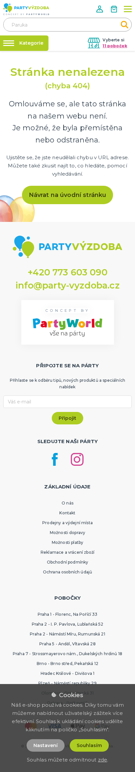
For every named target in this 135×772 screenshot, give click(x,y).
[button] (100, 9)
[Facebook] (55, 459)
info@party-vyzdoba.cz (67, 285)
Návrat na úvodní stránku (67, 195)
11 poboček (115, 45)
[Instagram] (77, 459)
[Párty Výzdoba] (26, 9)
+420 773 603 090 (67, 272)
